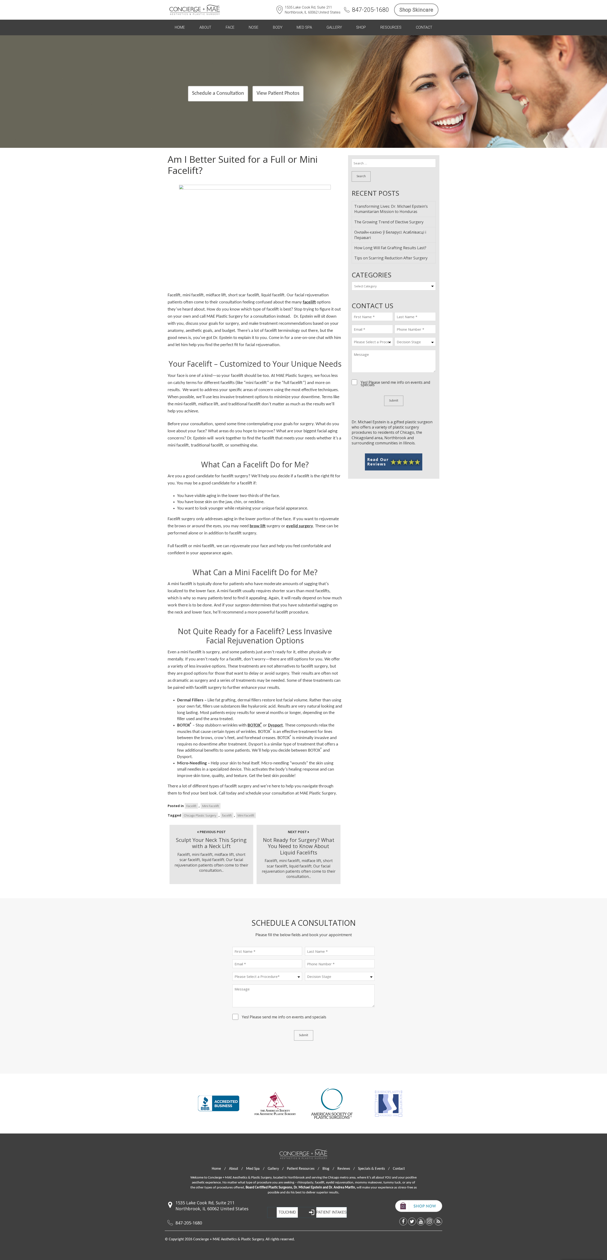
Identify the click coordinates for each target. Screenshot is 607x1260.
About (205, 27)
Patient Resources (303, 1169)
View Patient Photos (278, 93)
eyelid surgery (299, 526)
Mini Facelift (210, 806)
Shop (361, 27)
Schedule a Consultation (218, 93)
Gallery (334, 27)
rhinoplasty (305, 1182)
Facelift (191, 806)
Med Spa (304, 27)
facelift (309, 302)
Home (180, 27)
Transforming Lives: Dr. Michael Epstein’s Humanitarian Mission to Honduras (391, 209)
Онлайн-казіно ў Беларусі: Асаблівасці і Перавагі (390, 235)
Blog (328, 1169)
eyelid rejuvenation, (340, 1182)
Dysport (275, 725)
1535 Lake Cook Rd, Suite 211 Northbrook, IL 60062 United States (312, 9)
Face (230, 27)
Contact (424, 27)
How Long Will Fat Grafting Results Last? (390, 247)
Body (277, 27)
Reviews (346, 1169)
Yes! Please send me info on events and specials (395, 383)
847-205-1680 (370, 9)
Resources (390, 27)
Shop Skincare (416, 10)
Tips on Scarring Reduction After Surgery (391, 258)
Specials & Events (374, 1169)
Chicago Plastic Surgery (200, 815)
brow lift (258, 526)
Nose (253, 27)
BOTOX (255, 725)
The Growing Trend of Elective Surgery (388, 222)
